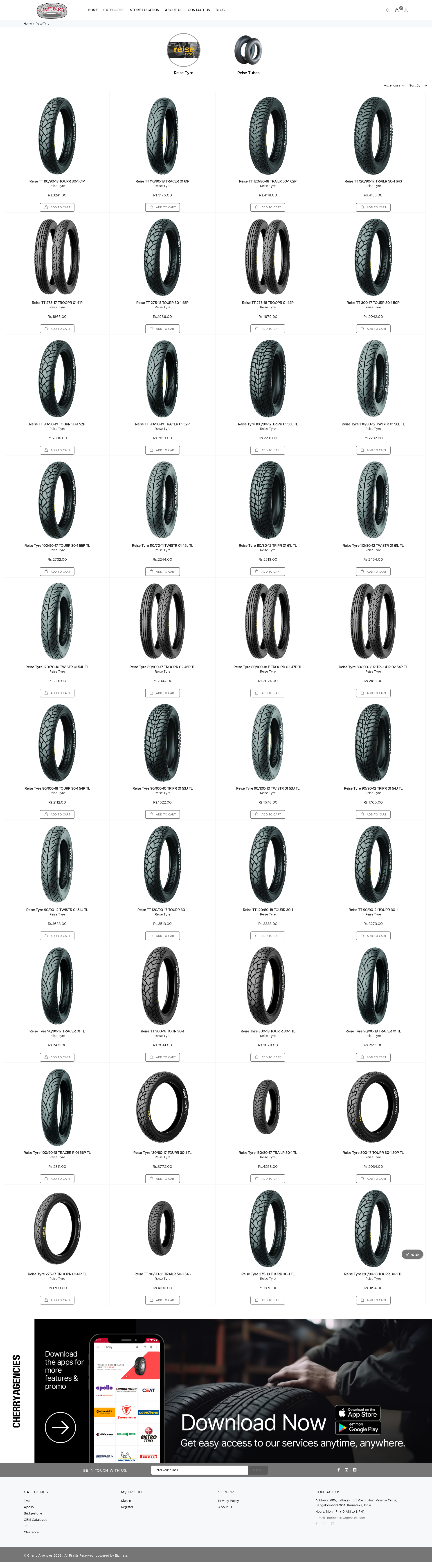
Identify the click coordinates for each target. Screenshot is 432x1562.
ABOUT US (173, 10)
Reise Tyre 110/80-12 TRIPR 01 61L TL (268, 545)
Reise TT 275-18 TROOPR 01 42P (268, 303)
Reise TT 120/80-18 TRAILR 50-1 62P (268, 181)
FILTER (415, 1254)
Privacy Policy (228, 1501)
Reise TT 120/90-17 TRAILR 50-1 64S (373, 181)
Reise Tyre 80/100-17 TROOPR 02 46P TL (162, 667)
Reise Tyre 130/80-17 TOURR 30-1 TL (162, 1152)
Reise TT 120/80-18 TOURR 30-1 (268, 910)
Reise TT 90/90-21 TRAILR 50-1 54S (163, 1274)
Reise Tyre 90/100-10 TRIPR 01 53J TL (163, 788)
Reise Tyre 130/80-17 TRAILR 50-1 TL (268, 1152)
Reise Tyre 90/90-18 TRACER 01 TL (373, 1031)
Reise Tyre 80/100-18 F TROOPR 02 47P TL (268, 667)
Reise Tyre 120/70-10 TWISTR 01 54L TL (57, 667)
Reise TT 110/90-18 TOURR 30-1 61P (57, 181)
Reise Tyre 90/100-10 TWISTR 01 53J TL (267, 788)
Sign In (126, 1501)
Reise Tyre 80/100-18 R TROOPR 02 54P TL (373, 667)
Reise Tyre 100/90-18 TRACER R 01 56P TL (57, 1152)
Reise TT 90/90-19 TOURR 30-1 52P (57, 424)
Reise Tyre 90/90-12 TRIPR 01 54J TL (373, 788)
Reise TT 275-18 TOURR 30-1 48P (162, 303)
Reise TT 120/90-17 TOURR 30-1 (162, 910)
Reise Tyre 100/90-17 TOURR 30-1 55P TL (57, 545)
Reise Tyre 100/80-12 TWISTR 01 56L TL (373, 424)
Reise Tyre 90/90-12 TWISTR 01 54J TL (57, 910)
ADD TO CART (60, 207)
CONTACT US (199, 10)
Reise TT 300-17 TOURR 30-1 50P (373, 303)
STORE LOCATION (145, 10)
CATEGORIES (114, 10)
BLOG (220, 10)
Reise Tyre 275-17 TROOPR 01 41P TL (57, 1274)
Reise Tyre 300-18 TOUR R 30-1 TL (268, 1031)
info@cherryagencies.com (345, 1518)
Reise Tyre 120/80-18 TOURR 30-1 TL (373, 1274)
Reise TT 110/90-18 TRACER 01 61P (162, 181)
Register (127, 1507)
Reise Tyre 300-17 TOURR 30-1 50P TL (373, 1152)
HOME (93, 10)
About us (225, 1507)
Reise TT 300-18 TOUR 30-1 (162, 1031)
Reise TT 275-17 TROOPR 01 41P (57, 303)
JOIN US (257, 1470)
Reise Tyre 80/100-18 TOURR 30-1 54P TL (57, 788)
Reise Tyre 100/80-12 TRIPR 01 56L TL (268, 424)
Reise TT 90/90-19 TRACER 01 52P (162, 424)
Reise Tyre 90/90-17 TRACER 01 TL (57, 1031)
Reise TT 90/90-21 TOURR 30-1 (373, 910)
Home (28, 23)
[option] (183, 54)
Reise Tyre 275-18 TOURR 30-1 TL (268, 1274)
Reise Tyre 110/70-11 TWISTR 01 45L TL (162, 545)
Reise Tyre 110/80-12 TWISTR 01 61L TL (373, 545)
